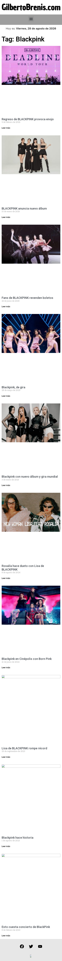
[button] (31, 19)
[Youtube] (40, 946)
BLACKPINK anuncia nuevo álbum (24, 208)
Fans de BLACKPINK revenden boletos (27, 298)
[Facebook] (22, 946)
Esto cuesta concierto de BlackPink (26, 927)
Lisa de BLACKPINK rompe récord (24, 748)
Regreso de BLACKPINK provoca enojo (28, 119)
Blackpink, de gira (13, 387)
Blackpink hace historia (17, 837)
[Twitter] (31, 946)
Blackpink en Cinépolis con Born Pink (27, 659)
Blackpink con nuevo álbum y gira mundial (30, 476)
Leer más (6, 128)
